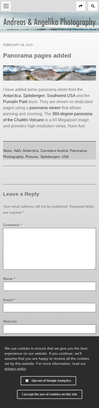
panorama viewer (45, 108)
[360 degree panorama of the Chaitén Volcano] (49, 73)
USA (65, 157)
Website (10, 321)
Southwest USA (61, 95)
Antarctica (12, 95)
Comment (12, 225)
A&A (17, 151)
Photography (13, 157)
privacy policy (15, 369)
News (7, 151)
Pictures (31, 157)
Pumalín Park (15, 102)
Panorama (78, 151)
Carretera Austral (54, 151)
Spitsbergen (34, 95)
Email (9, 300)
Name (9, 279)
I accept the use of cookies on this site (49, 394)
